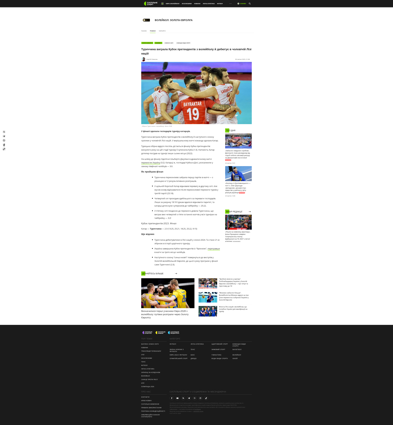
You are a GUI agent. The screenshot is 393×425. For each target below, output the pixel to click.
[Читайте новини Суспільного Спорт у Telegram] (189, 398)
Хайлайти (162, 31)
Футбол (220, 4)
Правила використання (151, 408)
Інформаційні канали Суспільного (150, 416)
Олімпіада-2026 (147, 386)
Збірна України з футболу (177, 350)
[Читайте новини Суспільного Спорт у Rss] (183, 398)
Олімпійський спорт (179, 358)
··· (230, 3)
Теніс (143, 362)
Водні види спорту (220, 358)
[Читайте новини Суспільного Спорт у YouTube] (177, 398)
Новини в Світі (169, 43)
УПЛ (142, 355)
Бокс (193, 355)
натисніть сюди (198, 411)
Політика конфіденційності (153, 411)
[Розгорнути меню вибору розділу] (162, 3)
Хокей (235, 358)
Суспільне (197, 409)
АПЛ (142, 383)
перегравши (214, 248)
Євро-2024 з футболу (178, 355)
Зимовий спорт (218, 349)
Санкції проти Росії (149, 379)
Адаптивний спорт (220, 344)
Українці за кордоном (150, 372)
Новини (197, 4)
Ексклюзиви (187, 4)
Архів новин (146, 401)
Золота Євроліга (147, 43)
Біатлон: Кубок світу (150, 344)
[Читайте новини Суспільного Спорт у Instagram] (200, 398)
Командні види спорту (183, 43)
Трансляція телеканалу (151, 351)
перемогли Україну (150, 162)
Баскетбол (237, 349)
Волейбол (158, 43)
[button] (4, 132)
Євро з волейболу (172, 4)
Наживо (144, 31)
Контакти (145, 397)
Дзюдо (194, 358)
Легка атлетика (209, 4)
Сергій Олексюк (152, 59)
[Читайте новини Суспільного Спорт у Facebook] (172, 398)
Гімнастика (216, 355)
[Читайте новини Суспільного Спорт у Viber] (195, 398)
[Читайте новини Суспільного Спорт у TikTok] (206, 398)
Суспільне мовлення (150, 404)
